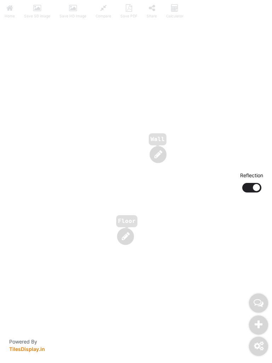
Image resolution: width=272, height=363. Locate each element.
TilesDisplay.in (27, 349)
